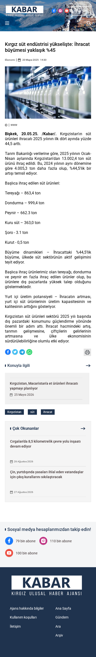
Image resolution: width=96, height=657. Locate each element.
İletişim (15, 626)
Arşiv (59, 635)
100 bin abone (26, 553)
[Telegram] (22, 352)
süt (32, 412)
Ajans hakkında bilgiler (27, 608)
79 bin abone (25, 541)
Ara (58, 626)
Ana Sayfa (63, 608)
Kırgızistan (14, 412)
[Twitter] (15, 352)
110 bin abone (61, 541)
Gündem (61, 617)
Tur (78, 11)
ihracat (47, 412)
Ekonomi (10, 60)
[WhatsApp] (29, 352)
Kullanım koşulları (23, 617)
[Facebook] (8, 352)
